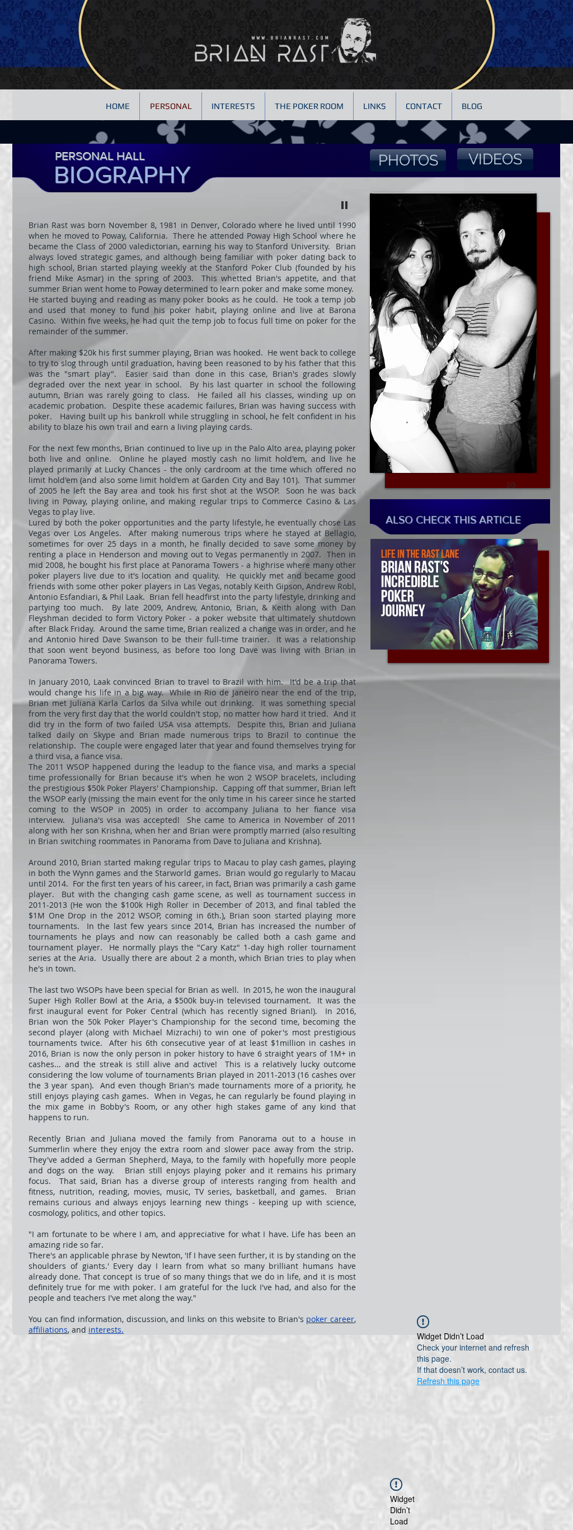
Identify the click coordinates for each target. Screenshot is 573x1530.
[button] (453, 352)
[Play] (345, 204)
